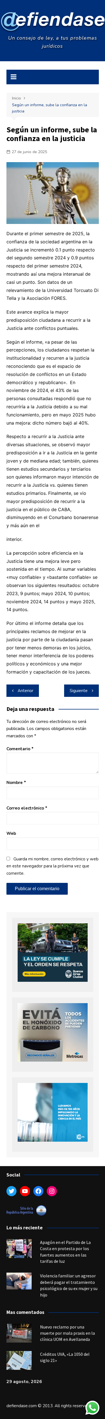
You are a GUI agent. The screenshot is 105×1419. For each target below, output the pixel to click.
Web (11, 833)
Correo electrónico (26, 808)
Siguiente (79, 690)
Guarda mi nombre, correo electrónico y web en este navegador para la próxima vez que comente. (52, 866)
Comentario (20, 749)
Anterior (25, 690)
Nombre (16, 782)
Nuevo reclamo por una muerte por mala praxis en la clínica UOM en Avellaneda (67, 1333)
